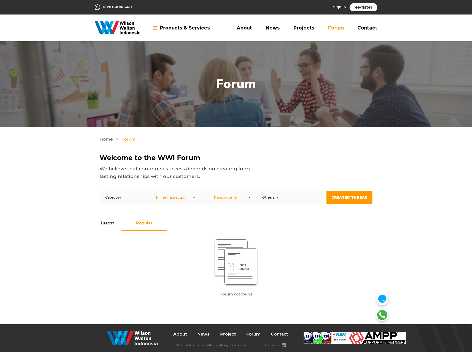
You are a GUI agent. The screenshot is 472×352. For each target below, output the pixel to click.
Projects (303, 28)
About (244, 28)
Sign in (339, 7)
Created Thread (349, 197)
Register (363, 7)
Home (107, 139)
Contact (367, 28)
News (273, 28)
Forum (336, 28)
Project (228, 334)
